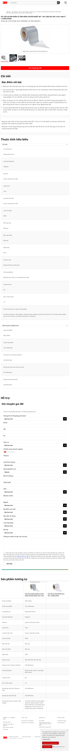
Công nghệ (5, 729)
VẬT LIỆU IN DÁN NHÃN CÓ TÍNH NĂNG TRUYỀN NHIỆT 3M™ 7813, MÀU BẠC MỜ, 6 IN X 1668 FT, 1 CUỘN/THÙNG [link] (34, 595)
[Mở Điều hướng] (65, 3)
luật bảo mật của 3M (22, 556)
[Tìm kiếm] (58, 2)
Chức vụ (6, 442)
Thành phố (7, 482)
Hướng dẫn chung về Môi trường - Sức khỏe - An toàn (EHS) (45, 724)
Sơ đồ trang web (61, 722)
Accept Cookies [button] (47, 746)
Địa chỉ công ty (8, 476)
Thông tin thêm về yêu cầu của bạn (15, 536)
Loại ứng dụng (8, 523)
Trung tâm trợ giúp (62, 720)
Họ (4, 436)
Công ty (6, 455)
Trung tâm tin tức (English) (27, 720)
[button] (59, 746)
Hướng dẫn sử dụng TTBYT (45, 727)
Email (5, 423)
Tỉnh (4, 489)
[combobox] (5, 451)
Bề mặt (5, 530)
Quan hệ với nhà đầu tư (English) (8, 724)
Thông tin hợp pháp (13, 736)
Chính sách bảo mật (26, 736)
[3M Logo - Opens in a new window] (5, 2)
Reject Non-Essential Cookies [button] (50, 743)
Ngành (5, 502)
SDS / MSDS (41, 720)
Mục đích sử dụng (9, 516)
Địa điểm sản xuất (9, 509)
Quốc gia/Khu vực (9, 469)
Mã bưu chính (8, 496)
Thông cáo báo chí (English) (27, 722)
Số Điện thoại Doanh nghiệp (13, 449)
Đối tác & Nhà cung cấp (8, 727)
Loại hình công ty (9, 462)
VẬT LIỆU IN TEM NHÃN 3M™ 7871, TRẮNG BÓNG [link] (56, 594)
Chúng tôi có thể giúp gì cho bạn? (14, 416)
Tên (4, 429)
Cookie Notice (46, 739)
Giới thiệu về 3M (6, 722)
